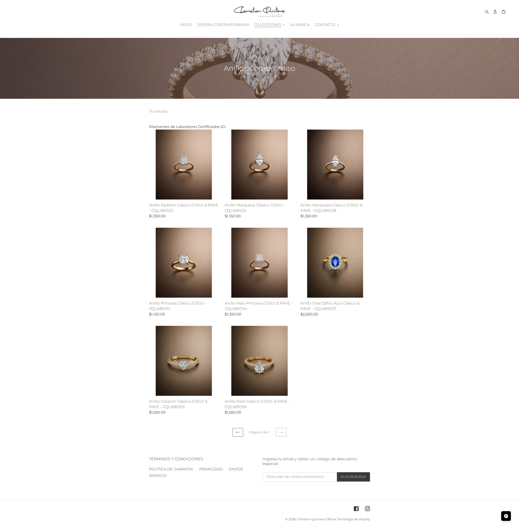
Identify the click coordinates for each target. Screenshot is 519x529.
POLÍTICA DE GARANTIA (171, 469)
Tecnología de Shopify (353, 519)
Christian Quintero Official (316, 519)
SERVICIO (157, 475)
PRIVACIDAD (211, 469)
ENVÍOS (236, 469)
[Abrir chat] (506, 516)
